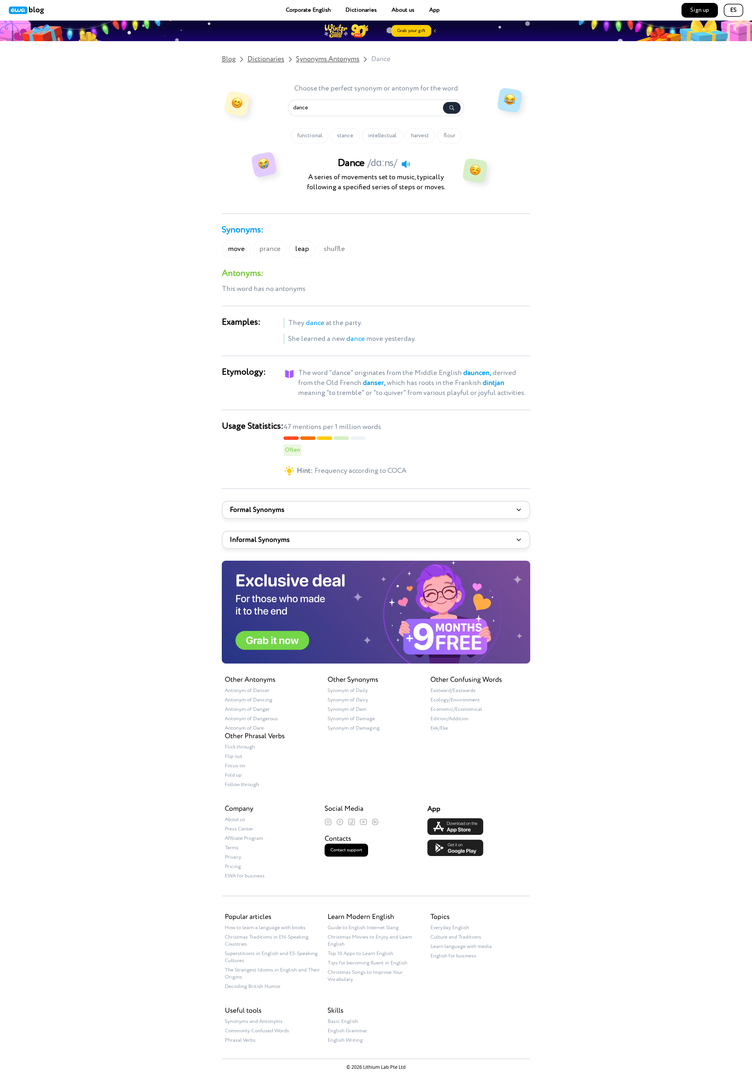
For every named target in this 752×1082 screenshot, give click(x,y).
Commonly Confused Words (257, 1031)
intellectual (382, 136)
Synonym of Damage (351, 718)
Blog (229, 59)
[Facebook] (339, 821)
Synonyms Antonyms (328, 59)
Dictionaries (361, 10)
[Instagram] (328, 821)
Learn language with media (461, 946)
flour (449, 136)
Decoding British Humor (253, 986)
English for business (453, 956)
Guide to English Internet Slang (363, 927)
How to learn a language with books (265, 927)
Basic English (343, 1021)
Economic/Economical (456, 709)
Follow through (242, 784)
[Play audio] (406, 164)
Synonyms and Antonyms (254, 1021)
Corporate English (308, 10)
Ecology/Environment (455, 700)
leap (302, 248)
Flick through (240, 747)
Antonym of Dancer (247, 690)
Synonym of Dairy (348, 700)
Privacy (233, 857)
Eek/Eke (439, 728)
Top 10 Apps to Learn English (360, 953)
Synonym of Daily (348, 690)
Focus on (235, 765)
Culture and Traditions (455, 937)
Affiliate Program (244, 838)
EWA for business (245, 876)
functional (309, 136)
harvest (420, 136)
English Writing (345, 1040)
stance (345, 136)
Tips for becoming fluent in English (367, 963)
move (236, 248)
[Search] (452, 108)
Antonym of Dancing (248, 700)
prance (270, 248)
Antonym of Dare (244, 728)
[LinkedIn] (375, 821)
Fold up (233, 775)
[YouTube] (363, 821)
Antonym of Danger (247, 709)
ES (733, 10)
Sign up (699, 10)
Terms (232, 847)
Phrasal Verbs (240, 1040)
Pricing (233, 866)
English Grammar (347, 1031)
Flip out (233, 756)
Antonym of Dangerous (251, 718)
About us (403, 10)
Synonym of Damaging (354, 728)
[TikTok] (351, 821)
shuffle (334, 248)
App (434, 10)
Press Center (239, 829)
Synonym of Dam (347, 709)
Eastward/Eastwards (453, 690)
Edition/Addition (449, 718)
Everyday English (449, 927)
